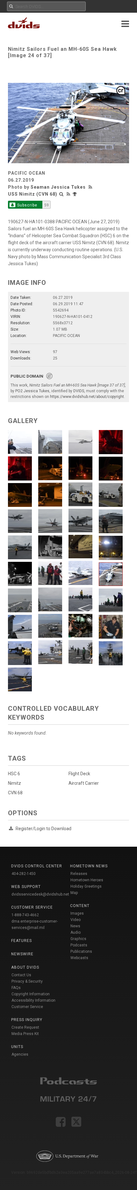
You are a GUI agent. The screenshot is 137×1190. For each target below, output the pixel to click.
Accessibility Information (33, 1000)
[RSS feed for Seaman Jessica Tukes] (91, 187)
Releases (78, 873)
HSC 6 (14, 773)
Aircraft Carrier (83, 783)
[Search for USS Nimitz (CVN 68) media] (61, 194)
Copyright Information (30, 994)
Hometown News (89, 866)
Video (75, 920)
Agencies (19, 1054)
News (75, 926)
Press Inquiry (26, 1020)
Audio (75, 932)
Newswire (22, 954)
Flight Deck (79, 773)
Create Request (25, 1027)
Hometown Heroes (86, 880)
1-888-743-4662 (25, 915)
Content (80, 906)
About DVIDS (25, 967)
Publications (81, 951)
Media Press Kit (25, 1034)
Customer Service (27, 1007)
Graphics (78, 939)
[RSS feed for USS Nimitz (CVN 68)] (68, 194)
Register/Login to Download (43, 828)
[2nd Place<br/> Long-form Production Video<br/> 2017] (75, 194)
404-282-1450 (23, 873)
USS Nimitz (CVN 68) (32, 194)
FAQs (16, 987)
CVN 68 (15, 792)
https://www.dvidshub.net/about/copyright (87, 396)
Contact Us (21, 975)
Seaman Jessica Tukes (58, 187)
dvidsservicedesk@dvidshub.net (40, 894)
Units (17, 1047)
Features (21, 940)
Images (77, 913)
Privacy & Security (27, 981)
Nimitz (14, 783)
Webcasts (79, 958)
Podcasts (78, 945)
